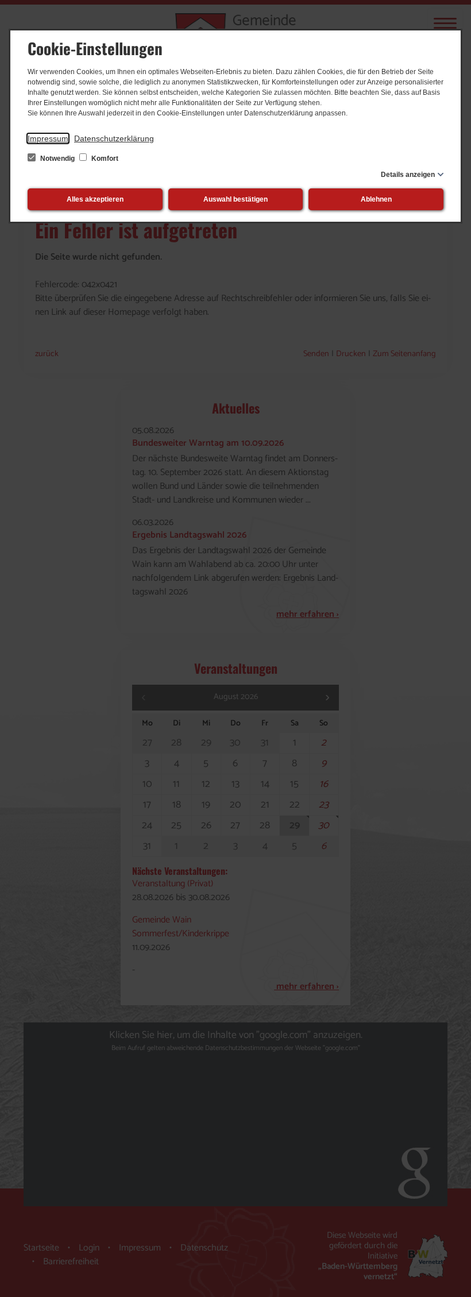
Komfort (104, 159)
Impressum (48, 138)
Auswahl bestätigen (235, 199)
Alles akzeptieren (95, 199)
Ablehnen (376, 199)
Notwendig (57, 159)
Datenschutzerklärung (114, 138)
